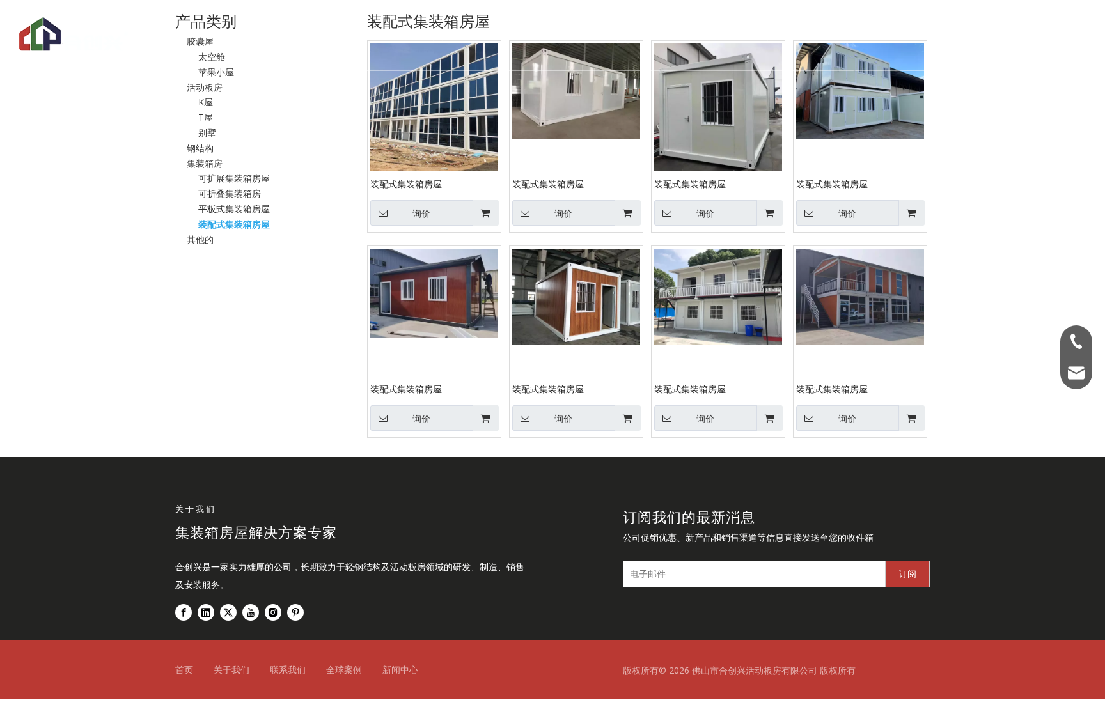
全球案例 (613, 35)
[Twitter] (228, 612)
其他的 (200, 239)
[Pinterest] (295, 612)
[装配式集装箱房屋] (434, 106)
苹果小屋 (216, 72)
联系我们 (785, 35)
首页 (322, 35)
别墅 (207, 133)
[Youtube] (250, 612)
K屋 (205, 102)
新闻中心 (400, 670)
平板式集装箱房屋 (234, 209)
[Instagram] (273, 612)
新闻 (731, 35)
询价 (421, 213)
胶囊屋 (553, 35)
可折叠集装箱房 (229, 193)
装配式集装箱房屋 (234, 224)
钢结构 (499, 35)
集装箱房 (375, 35)
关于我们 (677, 35)
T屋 (205, 117)
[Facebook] (183, 612)
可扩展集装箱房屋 (234, 178)
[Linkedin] (206, 612)
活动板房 (440, 35)
